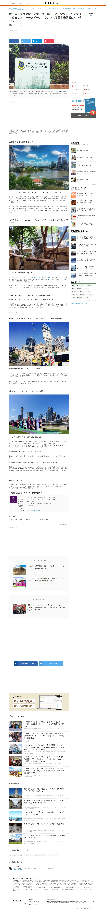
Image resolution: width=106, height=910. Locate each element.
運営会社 (32, 899)
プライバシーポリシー (35, 901)
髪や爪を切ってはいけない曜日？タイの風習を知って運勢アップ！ (86, 209)
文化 (74, 288)
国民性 (79, 288)
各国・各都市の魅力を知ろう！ (86, 165)
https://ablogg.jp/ (18, 869)
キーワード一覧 (92, 300)
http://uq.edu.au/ (31, 508)
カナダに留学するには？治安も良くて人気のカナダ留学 (86, 245)
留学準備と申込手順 (82, 150)
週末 (27, 855)
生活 (82, 291)
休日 (32, 855)
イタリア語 (80, 285)
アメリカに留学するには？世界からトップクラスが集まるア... (86, 237)
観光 (21, 855)
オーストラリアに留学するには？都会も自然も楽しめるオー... (86, 259)
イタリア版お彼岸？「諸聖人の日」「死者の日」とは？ (86, 201)
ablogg (23, 902)
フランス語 (75, 294)
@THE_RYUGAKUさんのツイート (79, 303)
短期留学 (83, 294)
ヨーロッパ (76, 89)
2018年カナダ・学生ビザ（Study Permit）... (86, 216)
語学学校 (89, 285)
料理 (87, 297)
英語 (74, 285)
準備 (74, 297)
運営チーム (17, 866)
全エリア (76, 82)
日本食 (90, 294)
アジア (75, 93)
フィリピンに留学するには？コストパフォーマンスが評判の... (86, 274)
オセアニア (88, 89)
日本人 (88, 291)
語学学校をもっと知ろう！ (84, 158)
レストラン (75, 291)
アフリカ (88, 93)
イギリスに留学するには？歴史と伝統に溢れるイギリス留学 (86, 252)
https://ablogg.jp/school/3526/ (34, 510)
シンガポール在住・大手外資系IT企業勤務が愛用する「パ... (86, 194)
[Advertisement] (39, 639)
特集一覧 (94, 184)
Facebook (32, 903)
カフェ (86, 288)
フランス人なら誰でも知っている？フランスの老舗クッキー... (86, 223)
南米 (87, 86)
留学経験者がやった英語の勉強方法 (86, 172)
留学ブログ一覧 (33, 904)
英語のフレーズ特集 (82, 180)
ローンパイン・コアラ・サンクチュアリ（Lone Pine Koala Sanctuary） (30, 277)
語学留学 (80, 297)
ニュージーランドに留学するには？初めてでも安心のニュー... (86, 267)
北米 (75, 86)
